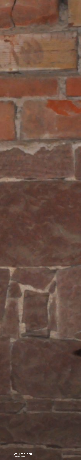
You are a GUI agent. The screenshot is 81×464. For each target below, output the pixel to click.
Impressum (34, 461)
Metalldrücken (16, 461)
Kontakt (28, 461)
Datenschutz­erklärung (43, 461)
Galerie (23, 461)
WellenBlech (23, 454)
